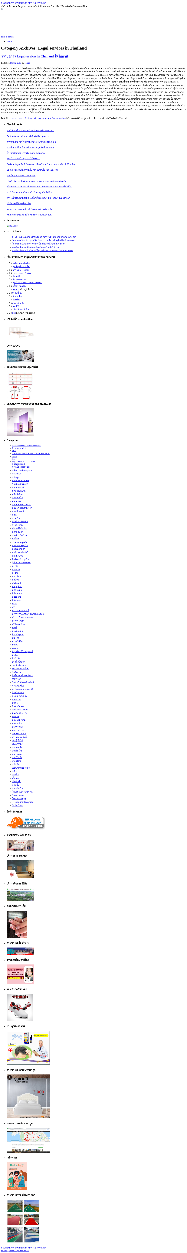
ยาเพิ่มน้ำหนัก (18, 662)
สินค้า (15, 703)
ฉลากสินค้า (17, 532)
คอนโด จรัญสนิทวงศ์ (22, 508)
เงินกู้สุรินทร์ (18, 744)
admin (27, 63)
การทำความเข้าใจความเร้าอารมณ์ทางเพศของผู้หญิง (32, 142)
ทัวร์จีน (15, 580)
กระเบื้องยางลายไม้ (21, 467)
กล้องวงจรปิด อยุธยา (22, 470)
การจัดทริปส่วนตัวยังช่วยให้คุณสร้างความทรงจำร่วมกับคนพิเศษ (42, 250)
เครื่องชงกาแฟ (19, 733)
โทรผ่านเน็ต (18, 795)
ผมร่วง (15, 648)
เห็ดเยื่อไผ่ (16, 781)
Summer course (19, 279)
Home (9, 41)
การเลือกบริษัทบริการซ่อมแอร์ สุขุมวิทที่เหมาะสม (30, 147)
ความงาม (16, 501)
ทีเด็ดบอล (16, 600)
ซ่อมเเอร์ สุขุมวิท (20, 545)
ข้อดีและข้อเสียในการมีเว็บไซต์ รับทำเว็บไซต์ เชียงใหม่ (32, 170)
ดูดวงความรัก (18, 549)
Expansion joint (19, 448)
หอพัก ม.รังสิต (18, 720)
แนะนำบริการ (18, 788)
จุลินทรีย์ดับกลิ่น (19, 528)
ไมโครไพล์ (17, 805)
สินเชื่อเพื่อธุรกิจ (19, 713)
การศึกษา (16, 474)
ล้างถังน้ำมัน (18, 692)
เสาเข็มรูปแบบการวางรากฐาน (21, 175)
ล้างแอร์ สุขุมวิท (19, 696)
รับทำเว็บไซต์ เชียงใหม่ (23, 682)
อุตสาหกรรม (18, 730)
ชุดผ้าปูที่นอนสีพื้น (21, 266)
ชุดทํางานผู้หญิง (19, 542)
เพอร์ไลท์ (16, 761)
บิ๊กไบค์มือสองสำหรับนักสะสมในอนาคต (26, 153)
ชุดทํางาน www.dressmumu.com (27, 282)
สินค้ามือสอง (18, 706)
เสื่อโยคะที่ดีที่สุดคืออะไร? (19, 203)
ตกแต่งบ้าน (17, 556)
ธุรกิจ (14, 603)
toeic (14, 313)
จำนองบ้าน (17, 525)
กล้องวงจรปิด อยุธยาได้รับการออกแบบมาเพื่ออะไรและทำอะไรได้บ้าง (39, 187)
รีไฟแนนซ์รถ (18, 686)
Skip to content (7, 37)
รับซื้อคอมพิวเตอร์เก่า (22, 675)
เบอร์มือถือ (17, 757)
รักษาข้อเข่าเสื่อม (20, 668)
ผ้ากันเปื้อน (17, 293)
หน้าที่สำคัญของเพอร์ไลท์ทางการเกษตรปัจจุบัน (29, 215)
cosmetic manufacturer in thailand (26, 445)
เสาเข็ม (15, 774)
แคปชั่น (15, 785)
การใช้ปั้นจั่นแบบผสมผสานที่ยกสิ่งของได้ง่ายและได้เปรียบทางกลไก (38, 198)
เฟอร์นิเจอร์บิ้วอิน (21, 309)
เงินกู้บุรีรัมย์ (17, 740)
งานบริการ (17, 518)
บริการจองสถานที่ (20, 610)
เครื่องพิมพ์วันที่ (19, 737)
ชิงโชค (15, 539)
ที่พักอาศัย (17, 593)
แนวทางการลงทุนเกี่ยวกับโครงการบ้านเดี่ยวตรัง (29, 209)
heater (14, 456)
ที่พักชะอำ (17, 590)
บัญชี (14, 627)
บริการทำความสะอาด (22, 617)
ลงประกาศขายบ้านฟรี (22, 689)
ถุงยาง (15, 573)
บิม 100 (15, 638)
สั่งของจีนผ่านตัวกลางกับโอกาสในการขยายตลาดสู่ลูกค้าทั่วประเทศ (44, 237)
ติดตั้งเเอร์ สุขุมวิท (20, 559)
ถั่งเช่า (15, 566)
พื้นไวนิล (16, 658)
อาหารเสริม (17, 727)
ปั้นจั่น (15, 645)
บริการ (15, 607)
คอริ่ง (14, 515)
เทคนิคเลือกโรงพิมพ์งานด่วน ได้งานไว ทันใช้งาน (35, 247)
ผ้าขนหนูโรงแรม (21, 270)
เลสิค (14, 771)
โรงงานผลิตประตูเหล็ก (23, 802)
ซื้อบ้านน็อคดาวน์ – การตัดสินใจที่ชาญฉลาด (28, 136)
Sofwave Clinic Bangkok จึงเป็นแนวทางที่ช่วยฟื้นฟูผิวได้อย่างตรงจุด (43, 240)
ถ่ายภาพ (16, 569)
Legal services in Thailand (21, 118)
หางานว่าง (17, 723)
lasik (14, 459)
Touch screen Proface (22, 273)
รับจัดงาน (16, 672)
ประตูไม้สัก (17, 641)
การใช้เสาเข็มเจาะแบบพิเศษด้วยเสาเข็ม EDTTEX (30, 130)
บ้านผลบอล (17, 631)
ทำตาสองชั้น (18, 303)
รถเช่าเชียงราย (19, 665)
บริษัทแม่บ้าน (18, 624)
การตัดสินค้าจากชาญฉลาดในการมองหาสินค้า (23, 3)
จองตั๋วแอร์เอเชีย (20, 521)
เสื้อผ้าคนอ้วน (19, 286)
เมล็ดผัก (16, 764)
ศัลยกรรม (16, 699)
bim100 (16, 289)
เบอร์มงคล (17, 754)
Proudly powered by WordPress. (15, 1250)
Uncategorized (18, 464)
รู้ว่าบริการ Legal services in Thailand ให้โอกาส (34, 56)
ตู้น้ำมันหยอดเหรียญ (21, 562)
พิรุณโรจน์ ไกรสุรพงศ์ (22, 651)
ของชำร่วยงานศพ (20, 480)
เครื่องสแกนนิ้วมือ (21, 263)
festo (14, 450)
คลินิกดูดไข (17, 497)
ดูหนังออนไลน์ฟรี (20, 552)
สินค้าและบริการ (20, 710)
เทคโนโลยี (17, 751)
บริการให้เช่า (18, 621)
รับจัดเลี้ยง (17, 296)
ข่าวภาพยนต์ (18, 487)
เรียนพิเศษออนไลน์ (21, 768)
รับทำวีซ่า (16, 679)
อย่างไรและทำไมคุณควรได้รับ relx (23, 158)
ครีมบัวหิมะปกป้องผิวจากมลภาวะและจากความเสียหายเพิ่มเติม (36, 181)
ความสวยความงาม (21, 504)
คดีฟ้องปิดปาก (19, 491)
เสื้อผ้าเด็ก (16, 778)
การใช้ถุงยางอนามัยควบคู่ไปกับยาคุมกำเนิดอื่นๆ (29, 192)
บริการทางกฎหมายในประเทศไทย (49, 118)
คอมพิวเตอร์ (18, 511)
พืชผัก (15, 655)
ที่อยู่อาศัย (16, 597)
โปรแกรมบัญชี (19, 798)
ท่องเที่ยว (16, 576)
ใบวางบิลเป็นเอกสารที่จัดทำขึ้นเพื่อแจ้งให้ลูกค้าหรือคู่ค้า (38, 244)
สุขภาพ (15, 716)
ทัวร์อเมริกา (17, 583)
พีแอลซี (16, 276)
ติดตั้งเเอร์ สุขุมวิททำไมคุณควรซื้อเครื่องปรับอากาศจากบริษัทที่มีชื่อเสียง (41, 164)
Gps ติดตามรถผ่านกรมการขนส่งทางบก (31, 453)
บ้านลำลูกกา (18, 634)
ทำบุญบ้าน (17, 586)
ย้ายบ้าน (16, 300)
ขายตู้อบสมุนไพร (20, 484)
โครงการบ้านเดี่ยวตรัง (22, 792)
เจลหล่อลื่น (17, 747)
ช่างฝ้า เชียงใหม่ (20, 535)
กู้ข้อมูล (15, 477)
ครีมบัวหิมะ (17, 494)
